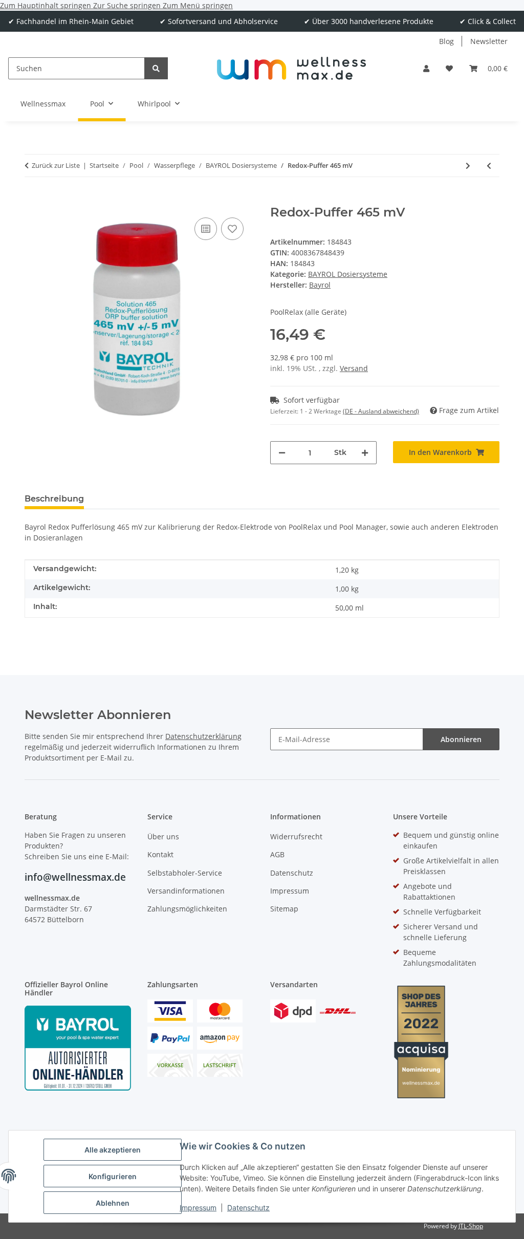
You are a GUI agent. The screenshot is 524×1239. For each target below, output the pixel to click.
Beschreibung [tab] (54, 499)
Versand (354, 368)
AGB (277, 854)
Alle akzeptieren (112, 1149)
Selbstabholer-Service (184, 873)
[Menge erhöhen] (365, 453)
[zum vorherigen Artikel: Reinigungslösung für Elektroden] (488, 166)
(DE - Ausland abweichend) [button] (381, 411)
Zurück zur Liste (56, 165)
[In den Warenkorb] (33, 199)
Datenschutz (248, 1207)
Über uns (163, 836)
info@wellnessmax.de (75, 877)
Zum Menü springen (198, 5)
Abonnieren (461, 739)
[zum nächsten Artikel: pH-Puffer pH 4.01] (467, 166)
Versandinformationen (186, 891)
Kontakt (160, 854)
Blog (446, 41)
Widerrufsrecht (296, 836)
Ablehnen (112, 1203)
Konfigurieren (113, 1176)
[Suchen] (156, 68)
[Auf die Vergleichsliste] (205, 229)
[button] (426, 68)
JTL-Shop (470, 1226)
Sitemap (284, 909)
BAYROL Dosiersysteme (347, 274)
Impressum (198, 1207)
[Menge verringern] (282, 453)
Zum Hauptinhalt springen (46, 5)
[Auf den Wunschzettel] (232, 229)
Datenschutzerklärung (203, 736)
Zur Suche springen (128, 5)
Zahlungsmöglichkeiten (187, 909)
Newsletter (489, 41)
